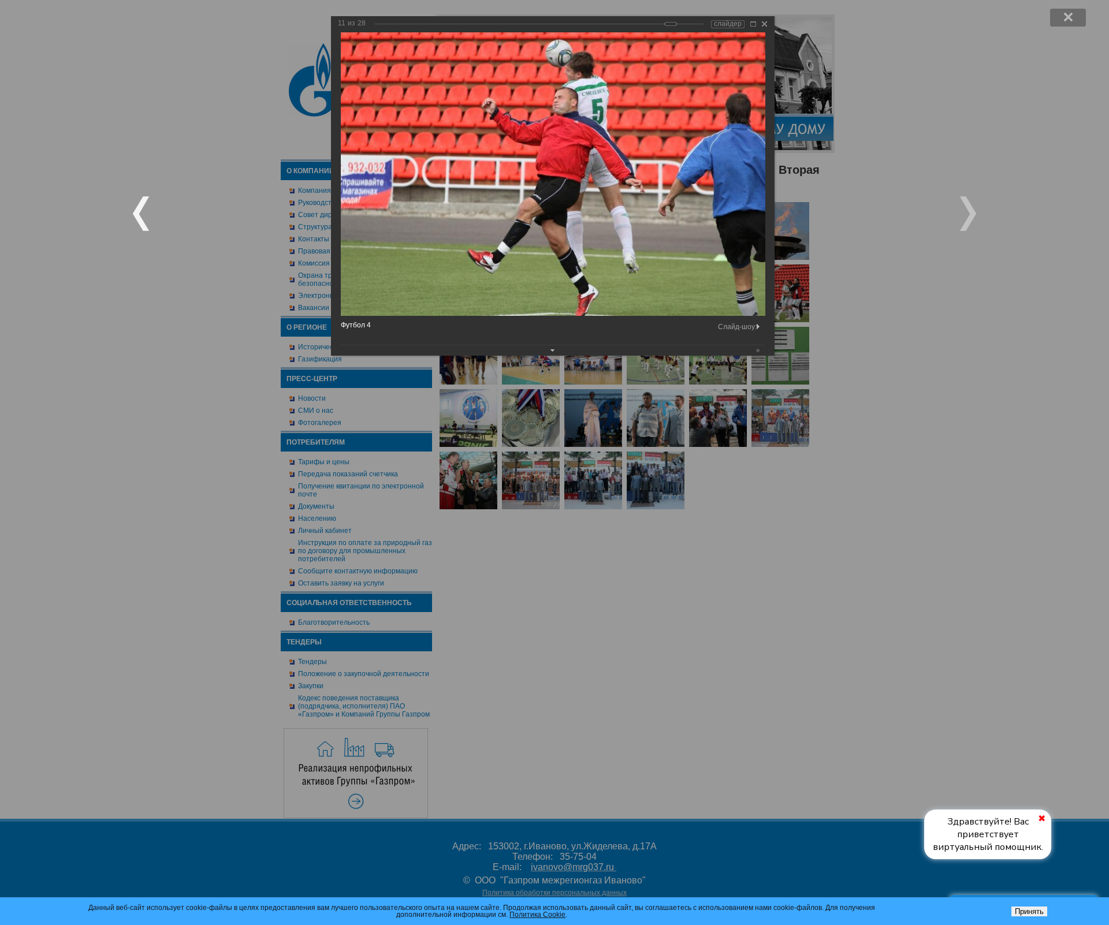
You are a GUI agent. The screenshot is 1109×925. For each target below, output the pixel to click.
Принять (1029, 911)
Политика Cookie (537, 915)
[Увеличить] (753, 23)
